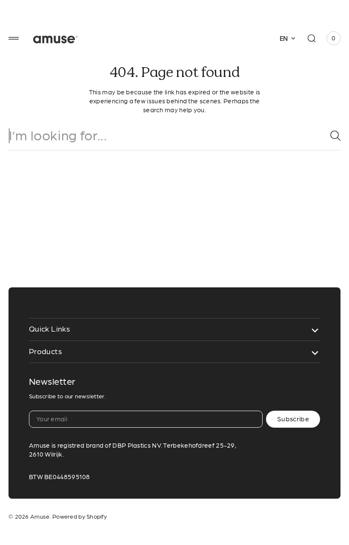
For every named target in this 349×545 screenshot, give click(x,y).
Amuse (39, 517)
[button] (14, 38)
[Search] (331, 135)
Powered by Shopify (79, 517)
